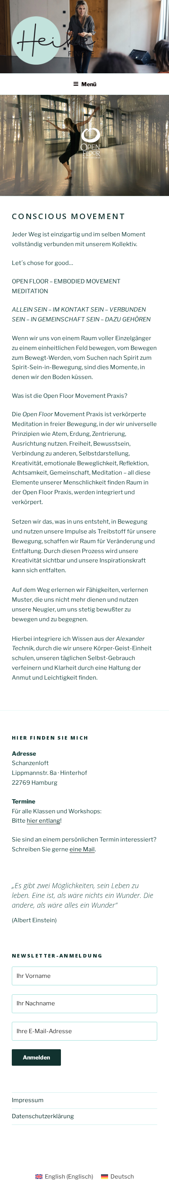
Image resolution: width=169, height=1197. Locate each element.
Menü (88, 84)
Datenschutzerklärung (43, 1116)
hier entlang (43, 820)
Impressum (28, 1100)
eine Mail (82, 849)
